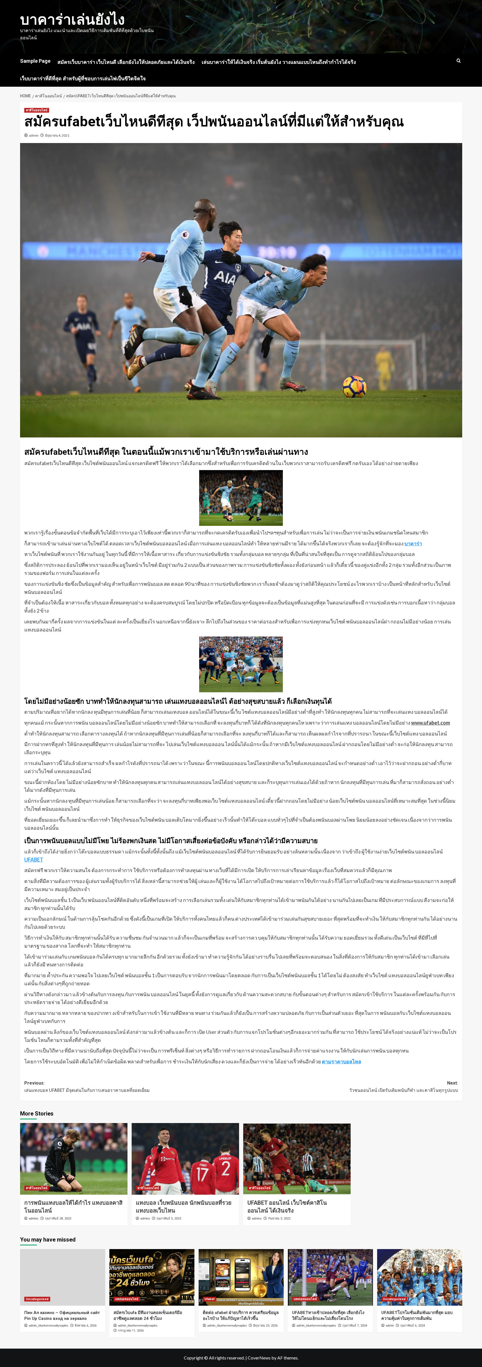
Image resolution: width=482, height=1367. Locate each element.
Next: (403, 1086)
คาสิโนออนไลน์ (36, 110)
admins (33, 1218)
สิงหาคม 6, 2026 (86, 1325)
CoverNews (259, 1357)
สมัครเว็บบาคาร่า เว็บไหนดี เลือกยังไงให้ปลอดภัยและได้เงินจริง (126, 62)
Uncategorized (37, 1299)
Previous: (87, 1086)
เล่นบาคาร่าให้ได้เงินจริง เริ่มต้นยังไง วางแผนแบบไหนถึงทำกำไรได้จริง (279, 62)
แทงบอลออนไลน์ (126, 1299)
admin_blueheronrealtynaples (48, 1325)
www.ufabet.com (430, 723)
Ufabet (209, 1299)
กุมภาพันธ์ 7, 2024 (355, 1325)
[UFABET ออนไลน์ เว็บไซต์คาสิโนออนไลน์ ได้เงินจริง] (297, 1159)
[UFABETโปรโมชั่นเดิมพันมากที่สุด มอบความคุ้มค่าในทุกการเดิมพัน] (419, 1277)
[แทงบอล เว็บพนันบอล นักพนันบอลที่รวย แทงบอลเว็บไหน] (185, 1159)
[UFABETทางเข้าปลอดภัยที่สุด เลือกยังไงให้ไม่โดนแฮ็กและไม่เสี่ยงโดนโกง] (330, 1277)
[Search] (458, 61)
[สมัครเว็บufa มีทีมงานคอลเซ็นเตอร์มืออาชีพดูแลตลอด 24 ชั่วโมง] (151, 1277)
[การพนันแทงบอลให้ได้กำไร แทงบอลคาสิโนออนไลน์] (73, 1159)
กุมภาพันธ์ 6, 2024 (412, 1325)
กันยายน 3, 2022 (279, 1218)
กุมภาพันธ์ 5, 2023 (168, 1218)
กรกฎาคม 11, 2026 (131, 1330)
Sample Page (35, 61)
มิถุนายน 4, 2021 (57, 135)
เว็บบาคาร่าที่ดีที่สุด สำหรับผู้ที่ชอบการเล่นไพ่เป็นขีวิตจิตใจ (83, 78)
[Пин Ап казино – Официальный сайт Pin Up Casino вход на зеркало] (62, 1277)
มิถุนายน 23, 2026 (265, 1325)
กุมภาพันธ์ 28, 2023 (58, 1218)
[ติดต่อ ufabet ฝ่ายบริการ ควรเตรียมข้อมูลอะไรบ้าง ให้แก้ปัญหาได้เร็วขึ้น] (241, 1277)
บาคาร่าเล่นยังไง (72, 19)
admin (33, 135)
